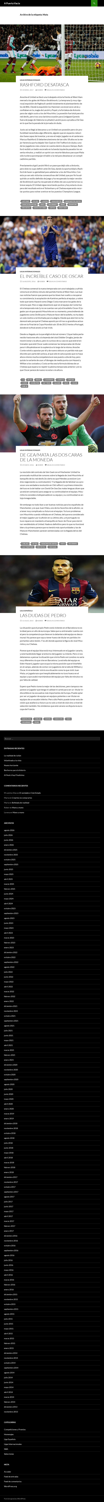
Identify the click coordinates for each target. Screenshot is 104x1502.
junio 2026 (8, 840)
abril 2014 (8, 1392)
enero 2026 (9, 845)
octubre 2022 (9, 957)
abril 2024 (8, 903)
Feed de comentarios (13, 1481)
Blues (30, 380)
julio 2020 (8, 1089)
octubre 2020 (9, 1074)
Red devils (26, 208)
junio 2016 (8, 1265)
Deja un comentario (56, 90)
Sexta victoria (40, 208)
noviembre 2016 (11, 1240)
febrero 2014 (9, 1402)
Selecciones (9, 1454)
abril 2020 (8, 1104)
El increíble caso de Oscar (51, 276)
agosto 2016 (9, 1255)
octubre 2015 (9, 1304)
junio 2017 (8, 1206)
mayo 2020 (8, 1099)
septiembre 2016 (11, 1250)
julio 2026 (8, 835)
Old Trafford (27, 547)
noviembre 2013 (11, 1412)
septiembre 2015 (11, 1309)
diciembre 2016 (10, 1236)
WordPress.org (10, 1486)
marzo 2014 (9, 1397)
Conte (24, 383)
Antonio (25, 201)
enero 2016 (9, 1289)
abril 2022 (8, 986)
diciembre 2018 (10, 1123)
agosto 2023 (9, 918)
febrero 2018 (9, 1167)
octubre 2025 (9, 859)
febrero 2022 (9, 996)
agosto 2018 (9, 1138)
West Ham (63, 208)
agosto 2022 (9, 967)
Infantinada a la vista (12, 760)
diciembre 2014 (10, 1353)
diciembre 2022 (10, 952)
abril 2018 (8, 1157)
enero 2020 (9, 1109)
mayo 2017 (8, 1211)
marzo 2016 (9, 1280)
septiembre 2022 (11, 962)
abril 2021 (8, 1045)
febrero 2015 (9, 1343)
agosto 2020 (9, 1084)
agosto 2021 (9, 1025)
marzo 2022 (9, 991)
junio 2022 (8, 977)
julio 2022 (8, 972)
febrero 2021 (9, 1055)
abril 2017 (8, 1216)
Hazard (57, 383)
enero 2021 (9, 1060)
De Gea (35, 201)
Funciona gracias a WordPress (14, 1499)
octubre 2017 (9, 1187)
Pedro (36, 722)
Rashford (73, 204)
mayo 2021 (8, 1040)
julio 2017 (8, 1201)
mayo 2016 (8, 1270)
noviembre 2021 (11, 1011)
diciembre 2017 (10, 1177)
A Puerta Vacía (12, 3)
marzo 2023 (9, 938)
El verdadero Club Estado (30, 793)
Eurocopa (59, 719)
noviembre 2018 (11, 1128)
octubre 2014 (9, 1363)
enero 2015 (9, 1348)
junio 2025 (8, 869)
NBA (6, 1449)
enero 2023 (9, 947)
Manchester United (73, 201)
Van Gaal (53, 547)
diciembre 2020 (10, 1065)
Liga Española (26, 611)
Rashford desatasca (44, 84)
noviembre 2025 (11, 854)
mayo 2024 (8, 898)
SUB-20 (24, 386)
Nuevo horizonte (11, 765)
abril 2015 (8, 1333)
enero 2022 (9, 1001)
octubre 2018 (9, 1133)
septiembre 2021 (11, 1021)
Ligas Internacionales (30, 80)
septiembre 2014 (11, 1368)
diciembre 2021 (10, 1006)
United (52, 208)
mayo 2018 (8, 1153)
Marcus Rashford (29, 204)
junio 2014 (8, 1382)
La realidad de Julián (12, 755)
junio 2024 (8, 894)
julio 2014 (8, 1377)
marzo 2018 (9, 1162)
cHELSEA (71, 380)
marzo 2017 (9, 1221)
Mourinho (52, 204)
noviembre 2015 (11, 1299)
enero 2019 (9, 1118)
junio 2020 (8, 1094)
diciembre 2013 (10, 1407)
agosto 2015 (9, 1314)
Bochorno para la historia (14, 770)
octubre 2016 (9, 1245)
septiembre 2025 (11, 864)
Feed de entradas (11, 1476)
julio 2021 (8, 1030)
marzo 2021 (9, 1050)
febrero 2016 (9, 1284)
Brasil (38, 380)
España (48, 719)
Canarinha (49, 380)
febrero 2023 (9, 942)
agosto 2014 (9, 1372)
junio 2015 (8, 1324)
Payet (63, 204)
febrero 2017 (9, 1226)
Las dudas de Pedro (43, 615)
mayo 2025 (8, 874)
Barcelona (26, 719)
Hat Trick (46, 383)
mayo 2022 (8, 982)
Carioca (60, 380)
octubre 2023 (9, 908)
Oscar (74, 383)
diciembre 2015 (10, 1294)
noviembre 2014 (11, 1358)
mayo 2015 (8, 1328)
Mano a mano (17, 807)
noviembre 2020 (11, 1069)
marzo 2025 (9, 884)
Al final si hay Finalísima (14, 775)
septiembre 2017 (11, 1192)
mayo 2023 (8, 928)
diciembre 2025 (10, 850)
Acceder (7, 1472)
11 (23, 380)
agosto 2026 (9, 830)
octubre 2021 (9, 1016)
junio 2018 (8, 1148)
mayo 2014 (8, 1387)
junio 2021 (8, 1035)
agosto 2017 (9, 1197)
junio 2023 (8, 923)
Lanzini (45, 201)
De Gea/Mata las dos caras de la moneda (51, 457)
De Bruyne (35, 383)
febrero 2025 (9, 889)
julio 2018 (8, 1143)
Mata (42, 204)
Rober (40, 90)
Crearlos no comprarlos (22, 798)
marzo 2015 (9, 1338)
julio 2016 (8, 1260)
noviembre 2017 (11, 1182)
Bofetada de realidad (20, 802)
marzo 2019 (9, 1113)
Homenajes (9, 1434)
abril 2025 (8, 879)
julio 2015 (8, 1319)
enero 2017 (9, 1231)
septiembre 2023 (11, 913)
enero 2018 (9, 1172)
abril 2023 (8, 933)
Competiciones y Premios (15, 1429)
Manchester (56, 201)
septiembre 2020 (11, 1079)
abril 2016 (8, 1275)
